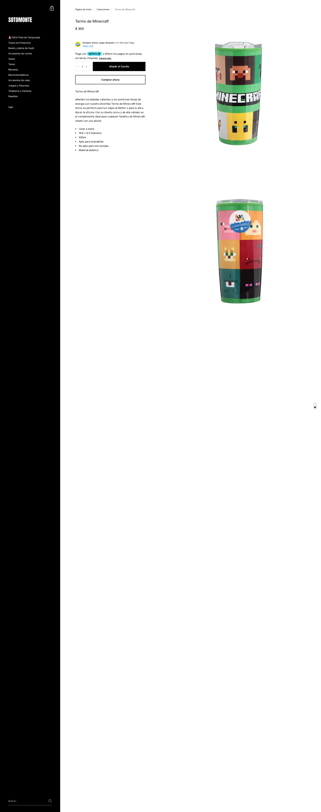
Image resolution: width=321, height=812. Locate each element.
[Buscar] (50, 801)
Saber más (88, 45)
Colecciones (103, 9)
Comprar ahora (110, 79)
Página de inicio (83, 9)
